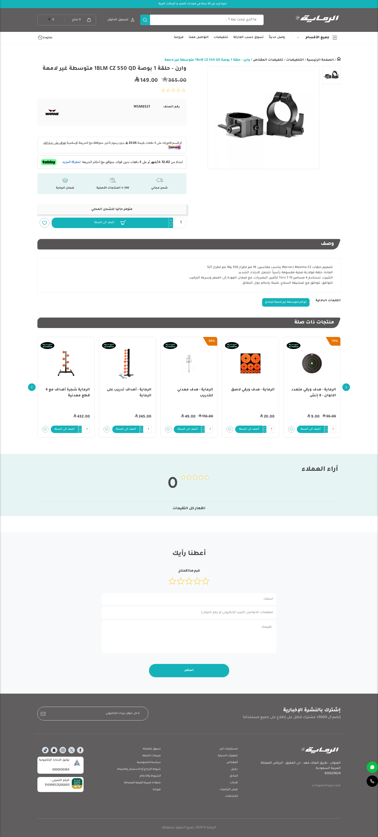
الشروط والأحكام (150, 776)
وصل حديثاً (277, 37)
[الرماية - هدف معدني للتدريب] (189, 363)
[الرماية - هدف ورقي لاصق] (251, 363)
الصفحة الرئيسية (320, 60)
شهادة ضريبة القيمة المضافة (142, 782)
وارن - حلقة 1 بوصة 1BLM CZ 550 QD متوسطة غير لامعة (207, 60)
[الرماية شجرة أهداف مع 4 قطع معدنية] (66, 363)
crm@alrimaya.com (326, 786)
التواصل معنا (198, 37)
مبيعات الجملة (151, 755)
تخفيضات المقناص (267, 60)
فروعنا (179, 37)
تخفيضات (221, 37)
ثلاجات (234, 782)
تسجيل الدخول (117, 19)
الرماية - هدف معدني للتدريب (195, 393)
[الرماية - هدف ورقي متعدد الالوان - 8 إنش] (312, 363)
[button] (110, 223)
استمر (189, 670)
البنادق (234, 776)
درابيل (234, 769)
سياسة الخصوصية (149, 762)
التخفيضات (294, 60)
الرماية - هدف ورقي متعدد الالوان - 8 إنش (313, 393)
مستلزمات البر (229, 749)
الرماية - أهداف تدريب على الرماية (129, 393)
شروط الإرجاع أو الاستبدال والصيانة (139, 769)
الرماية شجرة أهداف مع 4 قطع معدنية (68, 393)
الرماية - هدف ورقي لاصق (253, 390)
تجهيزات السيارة (228, 755)
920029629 (332, 773)
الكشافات (231, 796)
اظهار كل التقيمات (189, 508)
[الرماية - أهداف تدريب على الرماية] (127, 363)
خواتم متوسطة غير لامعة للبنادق (286, 302)
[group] (263, 117)
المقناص (232, 762)
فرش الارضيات (228, 789)
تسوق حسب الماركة (248, 37)
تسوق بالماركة (152, 749)
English (47, 37)
